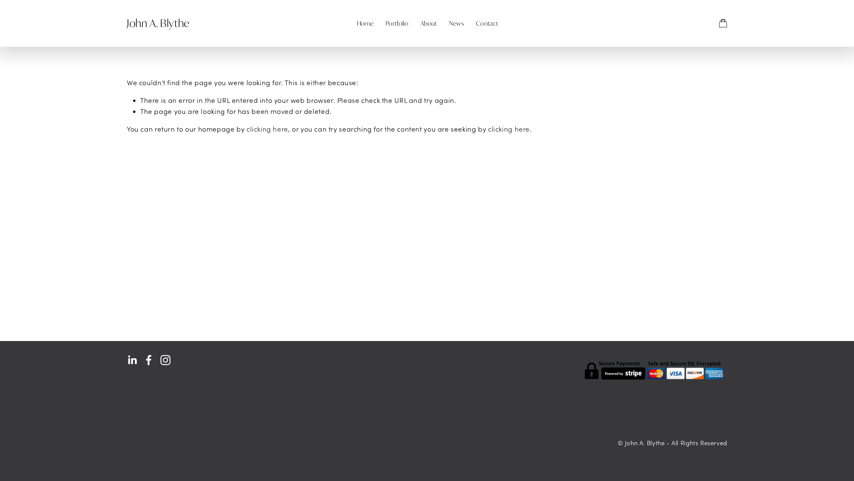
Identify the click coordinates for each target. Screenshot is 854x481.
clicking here (267, 128)
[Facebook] (148, 360)
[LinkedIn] (132, 360)
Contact (487, 23)
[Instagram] (165, 360)
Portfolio (397, 23)
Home (365, 23)
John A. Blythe (158, 23)
